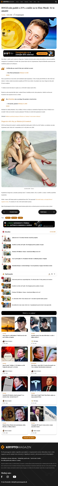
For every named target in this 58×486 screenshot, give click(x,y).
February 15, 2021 (24, 72)
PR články (36, 341)
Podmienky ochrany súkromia (9, 458)
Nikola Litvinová (8, 341)
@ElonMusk (11, 99)
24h (52, 274)
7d (54, 274)
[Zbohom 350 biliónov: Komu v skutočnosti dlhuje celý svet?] (7, 253)
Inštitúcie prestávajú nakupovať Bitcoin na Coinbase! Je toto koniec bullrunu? (23, 116)
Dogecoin (8, 217)
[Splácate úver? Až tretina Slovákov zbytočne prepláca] (7, 239)
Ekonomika (33, 363)
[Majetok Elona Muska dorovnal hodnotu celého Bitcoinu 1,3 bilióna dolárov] (14, 413)
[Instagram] (8, 477)
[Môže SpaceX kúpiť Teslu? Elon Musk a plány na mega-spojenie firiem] (43, 384)
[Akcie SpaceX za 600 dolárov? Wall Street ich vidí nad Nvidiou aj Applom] (14, 324)
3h (49, 274)
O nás (3, 482)
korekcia (20, 217)
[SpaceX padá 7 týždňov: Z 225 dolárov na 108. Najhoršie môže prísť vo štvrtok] (14, 354)
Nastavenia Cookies (36, 458)
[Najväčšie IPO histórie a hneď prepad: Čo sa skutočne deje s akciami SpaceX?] (14, 384)
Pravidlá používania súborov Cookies (11, 460)
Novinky (3, 14)
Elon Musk (14, 217)
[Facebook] (1, 477)
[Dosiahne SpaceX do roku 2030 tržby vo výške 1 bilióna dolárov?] (43, 324)
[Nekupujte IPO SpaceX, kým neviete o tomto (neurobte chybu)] (43, 413)
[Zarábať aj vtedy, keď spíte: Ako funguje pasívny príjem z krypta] (7, 246)
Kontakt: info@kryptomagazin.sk (16, 482)
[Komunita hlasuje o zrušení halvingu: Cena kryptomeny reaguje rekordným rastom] (7, 267)
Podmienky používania (24, 458)
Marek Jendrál (8, 400)
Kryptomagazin (20, 14)
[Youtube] (14, 477)
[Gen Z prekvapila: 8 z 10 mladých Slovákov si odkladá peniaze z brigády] (7, 260)
